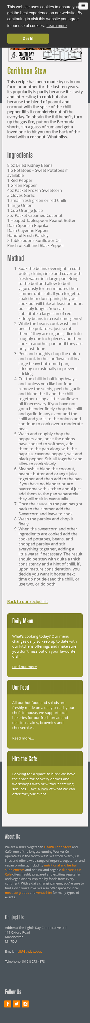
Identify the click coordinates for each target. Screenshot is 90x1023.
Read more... (23, 738)
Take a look (38, 788)
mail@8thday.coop (28, 951)
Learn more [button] (56, 26)
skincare (68, 869)
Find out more (24, 666)
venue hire (44, 892)
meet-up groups (17, 892)
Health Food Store (57, 847)
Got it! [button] (28, 39)
